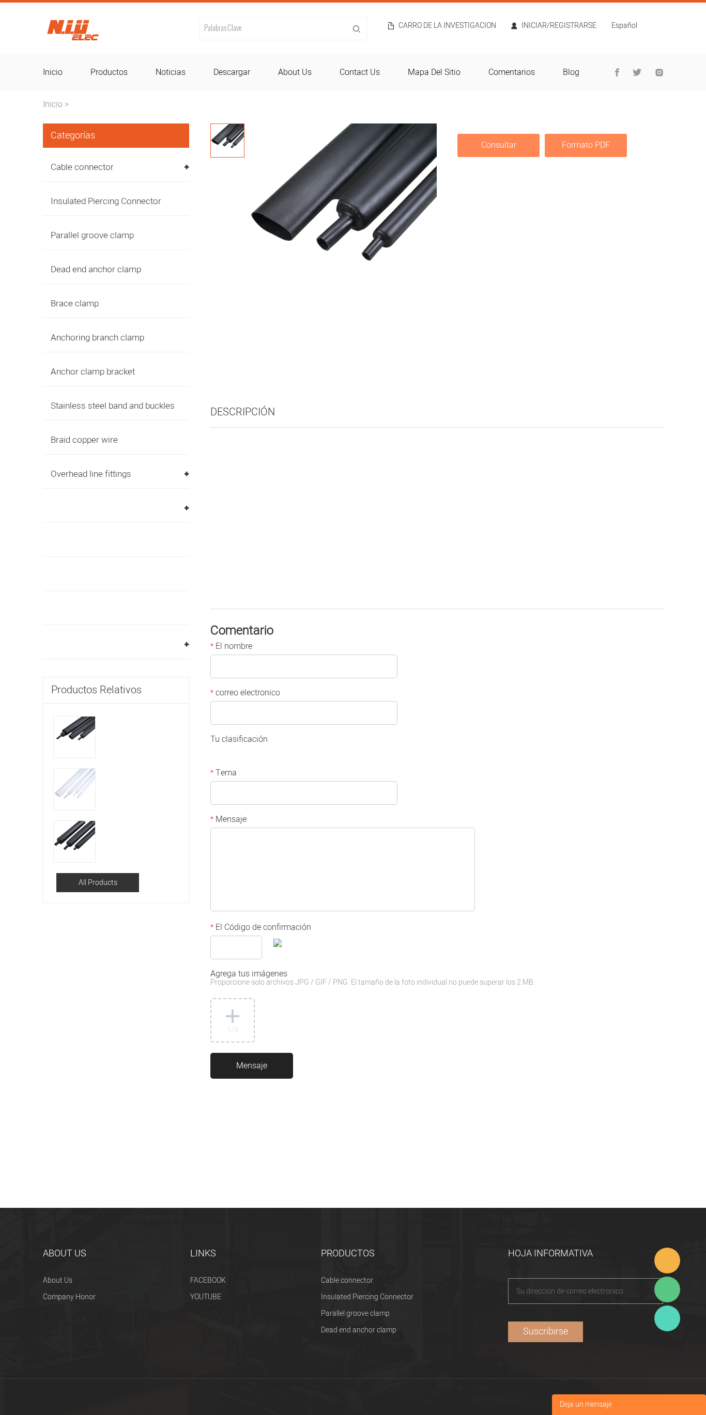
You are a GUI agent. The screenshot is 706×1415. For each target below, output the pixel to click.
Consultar (498, 145)
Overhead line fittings (91, 474)
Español (624, 26)
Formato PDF (586, 145)
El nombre (231, 647)
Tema (223, 774)
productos (109, 72)
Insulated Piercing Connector (106, 201)
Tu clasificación (239, 740)
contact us (360, 72)
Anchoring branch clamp (97, 337)
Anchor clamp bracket (93, 371)
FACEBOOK (208, 1280)
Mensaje (228, 820)
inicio (53, 72)
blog (571, 72)
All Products (98, 882)
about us (295, 72)
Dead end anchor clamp (96, 269)
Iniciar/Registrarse (558, 25)
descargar (231, 72)
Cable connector (82, 167)
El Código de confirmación (260, 928)
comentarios (511, 72)
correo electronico (245, 694)
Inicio (53, 104)
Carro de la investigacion (447, 25)
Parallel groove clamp (92, 235)
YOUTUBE (205, 1297)
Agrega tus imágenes (372, 979)
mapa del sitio (434, 72)
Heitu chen (667, 1318)
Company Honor (69, 1297)
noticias (171, 72)
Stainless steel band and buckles (113, 405)
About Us (57, 1280)
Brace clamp (75, 303)
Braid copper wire (84, 439)
